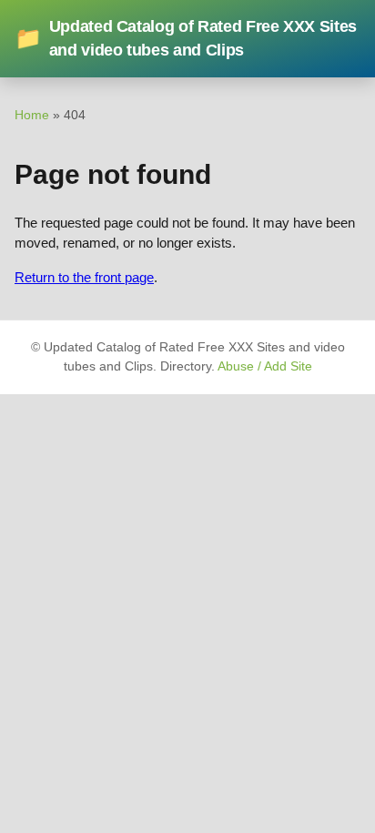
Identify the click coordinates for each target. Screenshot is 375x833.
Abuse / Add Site (265, 366)
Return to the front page (84, 277)
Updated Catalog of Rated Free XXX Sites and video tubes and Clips (186, 38)
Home (32, 114)
